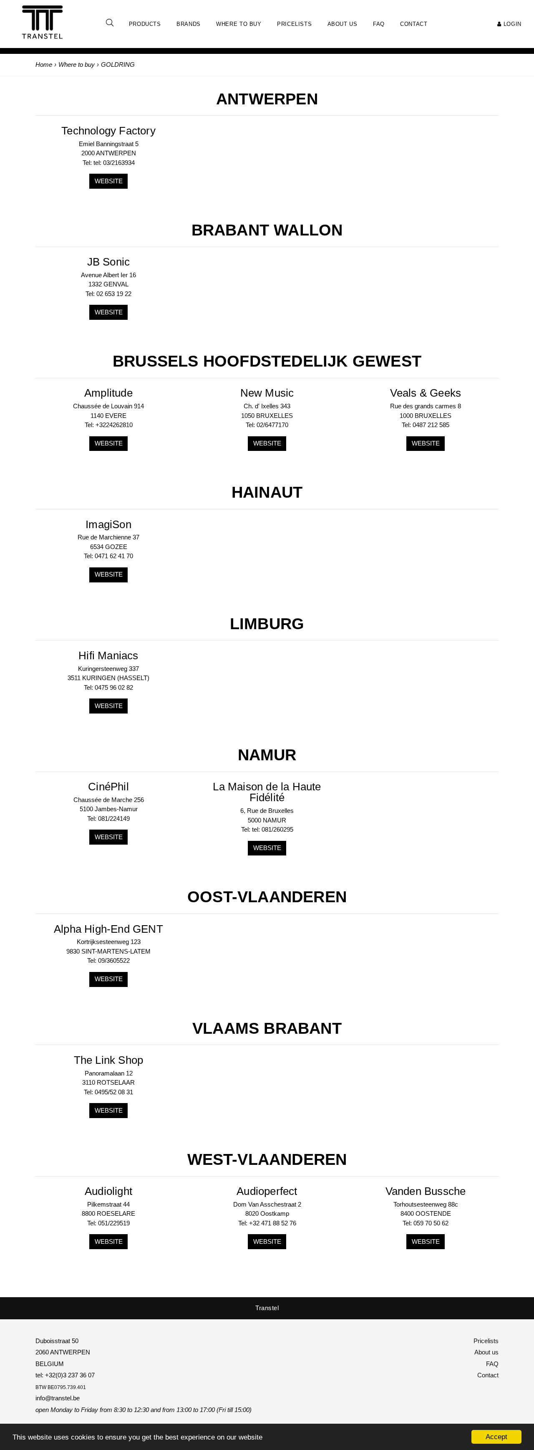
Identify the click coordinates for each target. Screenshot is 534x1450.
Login (511, 24)
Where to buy (239, 24)
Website (109, 181)
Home (43, 64)
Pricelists (486, 1340)
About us (486, 1352)
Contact (488, 1375)
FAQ (492, 1363)
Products (145, 24)
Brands (188, 24)
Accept (496, 1437)
